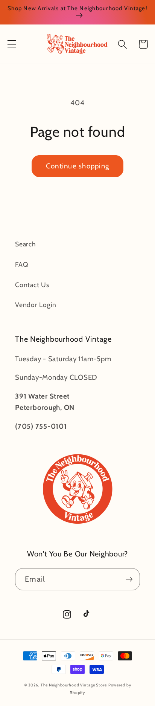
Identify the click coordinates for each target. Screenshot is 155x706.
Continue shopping (77, 166)
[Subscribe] (129, 579)
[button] (12, 44)
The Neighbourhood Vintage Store (74, 685)
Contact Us (32, 285)
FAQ (21, 264)
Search (25, 244)
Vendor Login (35, 305)
